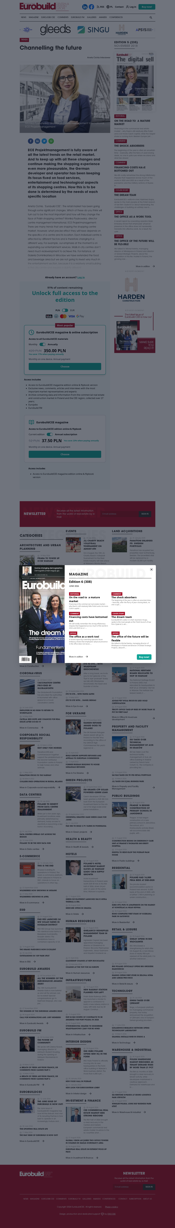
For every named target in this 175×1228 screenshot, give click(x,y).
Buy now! (144, 657)
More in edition (78, 657)
